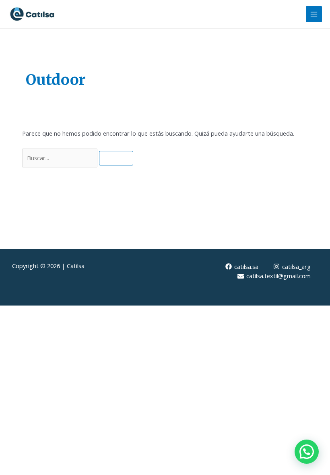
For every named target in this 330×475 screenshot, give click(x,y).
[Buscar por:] (60, 158)
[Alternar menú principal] (314, 14)
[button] (307, 452)
